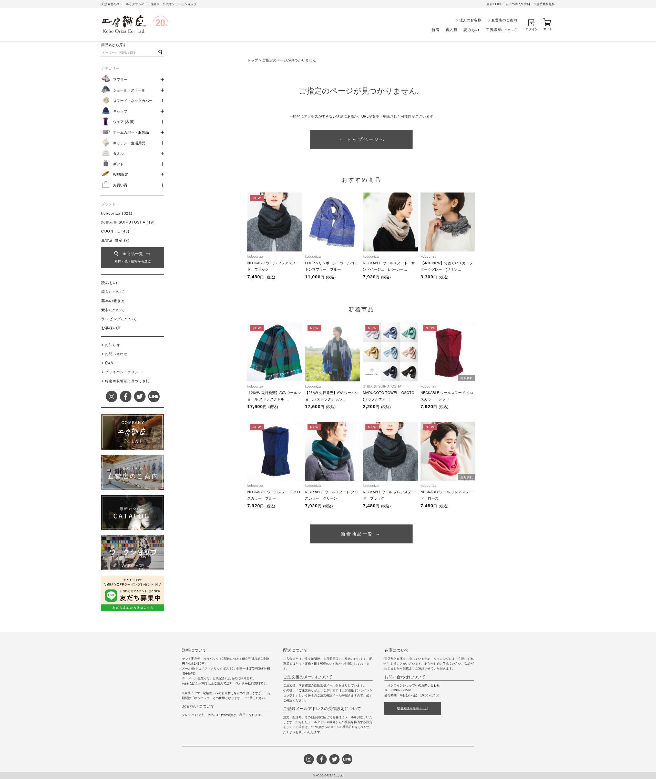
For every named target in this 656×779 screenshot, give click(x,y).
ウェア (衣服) (124, 122)
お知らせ (112, 345)
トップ (252, 60)
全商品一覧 (132, 257)
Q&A (109, 363)
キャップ (120, 111)
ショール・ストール (129, 90)
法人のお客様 (470, 20)
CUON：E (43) (115, 231)
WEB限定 (120, 175)
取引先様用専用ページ (412, 708)
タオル (118, 153)
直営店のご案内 (504, 20)
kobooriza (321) (117, 213)
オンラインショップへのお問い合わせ (413, 685)
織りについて (113, 292)
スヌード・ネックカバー (132, 101)
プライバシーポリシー (123, 372)
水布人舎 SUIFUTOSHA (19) (128, 222)
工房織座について (501, 30)
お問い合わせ (116, 354)
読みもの (471, 30)
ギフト (118, 164)
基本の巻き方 (113, 301)
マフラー (120, 79)
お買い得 (120, 185)
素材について (113, 310)
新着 (435, 30)
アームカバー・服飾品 (131, 132)
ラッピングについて (119, 319)
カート (547, 29)
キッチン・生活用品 (129, 143)
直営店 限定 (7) (115, 240)
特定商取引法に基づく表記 (127, 381)
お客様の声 (111, 328)
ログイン (532, 29)
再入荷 (451, 30)
